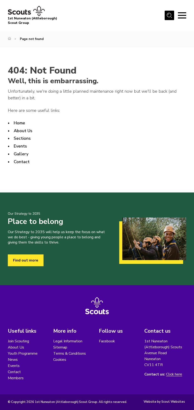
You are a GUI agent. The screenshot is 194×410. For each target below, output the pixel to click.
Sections (22, 138)
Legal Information (67, 341)
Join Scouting (18, 341)
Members (16, 378)
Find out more (25, 260)
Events (20, 146)
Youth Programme (23, 353)
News (13, 359)
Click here (174, 374)
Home (19, 123)
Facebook (107, 341)
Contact (22, 162)
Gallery (21, 154)
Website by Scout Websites (164, 402)
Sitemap (60, 347)
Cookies (59, 359)
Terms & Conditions (69, 353)
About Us (23, 131)
